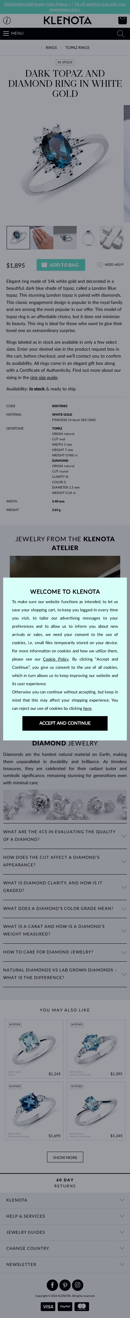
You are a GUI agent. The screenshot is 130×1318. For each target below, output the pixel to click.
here (87, 709)
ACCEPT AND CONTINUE (65, 723)
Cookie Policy (56, 659)
